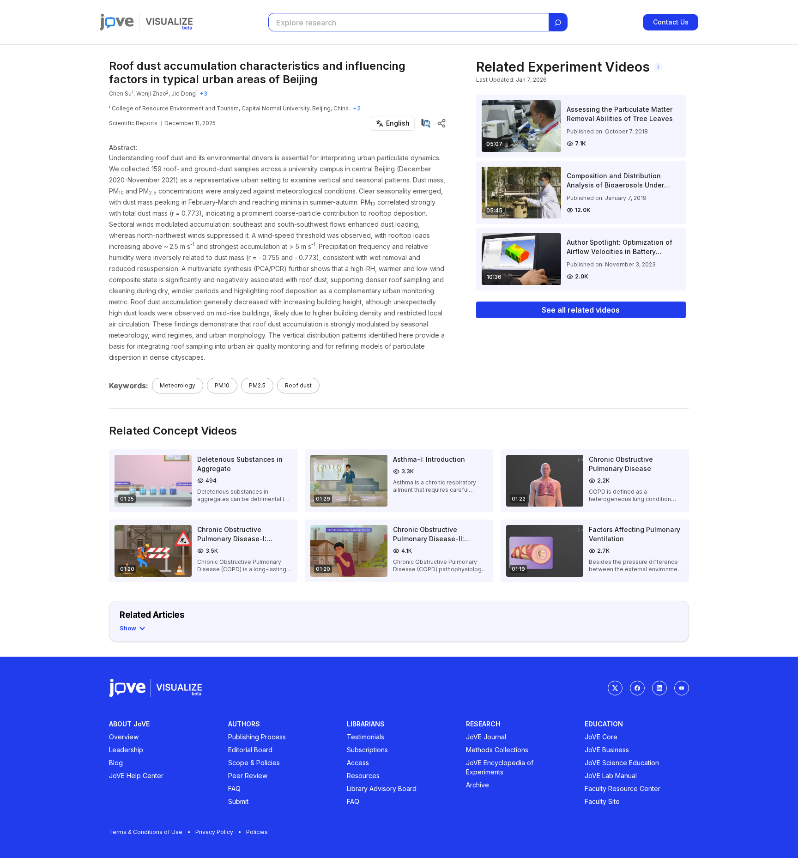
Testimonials (365, 737)
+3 (203, 93)
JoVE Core (601, 737)
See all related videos (581, 309)
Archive (477, 785)
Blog (116, 763)
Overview (124, 737)
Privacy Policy (214, 831)
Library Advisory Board (382, 788)
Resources (363, 775)
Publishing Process (257, 737)
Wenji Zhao (151, 93)
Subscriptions (367, 750)
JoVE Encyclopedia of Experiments (499, 767)
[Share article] (441, 123)
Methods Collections (497, 750)
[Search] (558, 22)
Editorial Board (250, 750)
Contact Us (671, 22)
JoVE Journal (486, 737)
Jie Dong (183, 93)
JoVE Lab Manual (611, 775)
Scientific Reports (133, 123)
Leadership (126, 750)
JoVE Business (607, 750)
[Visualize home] (169, 22)
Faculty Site (602, 801)
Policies (257, 831)
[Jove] (117, 22)
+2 (357, 108)
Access (358, 763)
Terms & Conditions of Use (145, 831)
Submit (238, 801)
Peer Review (247, 775)
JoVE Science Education (622, 763)
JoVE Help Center (136, 775)
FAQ (234, 788)
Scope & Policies (254, 763)
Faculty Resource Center (622, 788)
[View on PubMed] (425, 123)
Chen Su (120, 93)
